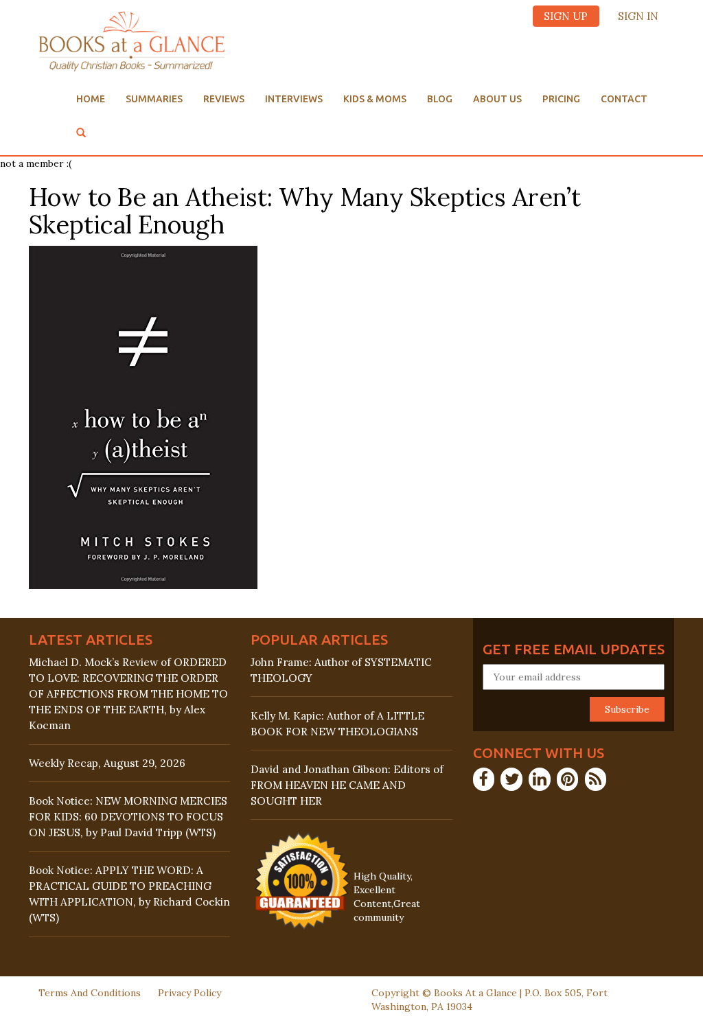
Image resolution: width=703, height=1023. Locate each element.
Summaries (154, 98)
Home (90, 98)
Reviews (223, 98)
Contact (624, 98)
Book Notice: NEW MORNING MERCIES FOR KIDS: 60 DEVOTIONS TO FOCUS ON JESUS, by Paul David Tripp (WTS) (128, 816)
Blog (439, 98)
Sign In (638, 16)
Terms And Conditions (89, 993)
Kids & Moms (374, 98)
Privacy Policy (189, 993)
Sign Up (566, 16)
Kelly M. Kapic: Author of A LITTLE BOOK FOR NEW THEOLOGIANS (337, 723)
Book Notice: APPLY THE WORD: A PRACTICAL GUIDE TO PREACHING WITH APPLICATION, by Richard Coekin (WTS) (129, 894)
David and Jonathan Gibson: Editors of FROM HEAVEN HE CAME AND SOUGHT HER (347, 785)
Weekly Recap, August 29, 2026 (107, 763)
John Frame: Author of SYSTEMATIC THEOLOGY (341, 670)
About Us (497, 98)
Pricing (561, 98)
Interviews (294, 98)
